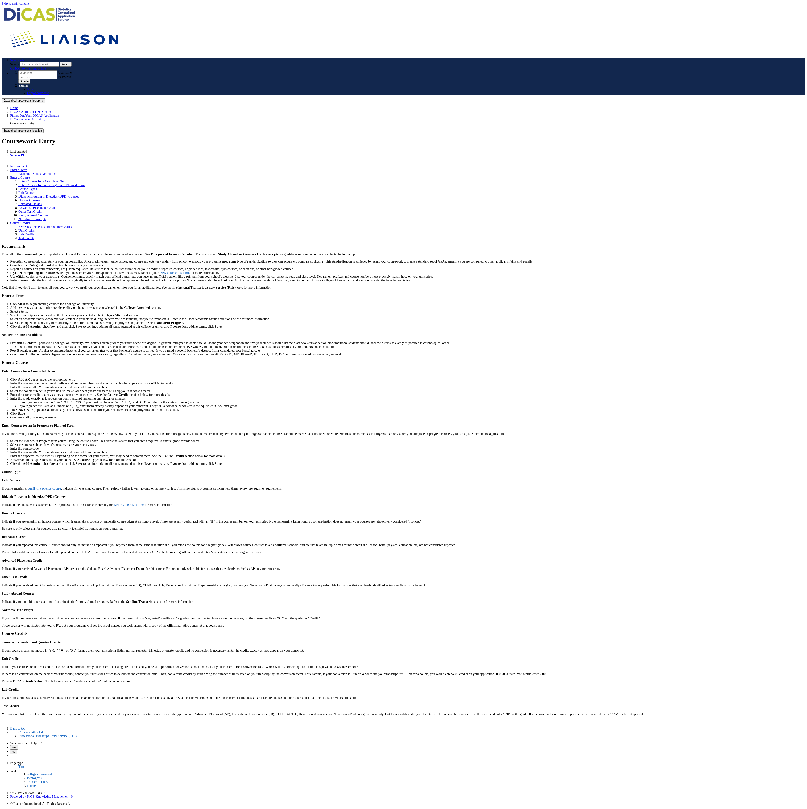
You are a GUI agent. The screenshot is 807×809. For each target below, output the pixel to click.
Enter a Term (18, 170)
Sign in (24, 81)
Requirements (19, 166)
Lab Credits (26, 234)
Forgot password (38, 93)
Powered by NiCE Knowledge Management (41, 796)
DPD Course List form (174, 273)
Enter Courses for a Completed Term (42, 181)
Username (65, 72)
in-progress (34, 778)
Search (15, 64)
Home (14, 108)
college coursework (40, 774)
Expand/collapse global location (22, 130)
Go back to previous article (28, 68)
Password (64, 77)
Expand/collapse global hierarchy (23, 100)
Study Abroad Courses (33, 215)
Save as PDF (18, 155)
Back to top (17, 728)
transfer (32, 785)
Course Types (27, 189)
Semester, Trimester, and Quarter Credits (45, 226)
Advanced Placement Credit (37, 208)
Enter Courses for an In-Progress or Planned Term (51, 185)
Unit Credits (26, 230)
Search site (17, 60)
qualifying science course (44, 488)
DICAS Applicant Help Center (30, 111)
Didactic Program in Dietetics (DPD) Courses (48, 196)
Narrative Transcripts (32, 219)
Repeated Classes (30, 204)
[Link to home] (65, 53)
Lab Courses (26, 192)
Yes (14, 747)
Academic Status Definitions (37, 174)
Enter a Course (20, 177)
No (13, 751)
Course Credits (20, 223)
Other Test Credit (29, 211)
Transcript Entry (37, 782)
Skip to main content (15, 3)
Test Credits (26, 238)
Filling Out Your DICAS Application (34, 115)
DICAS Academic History (27, 119)
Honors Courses (29, 200)
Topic (22, 766)
